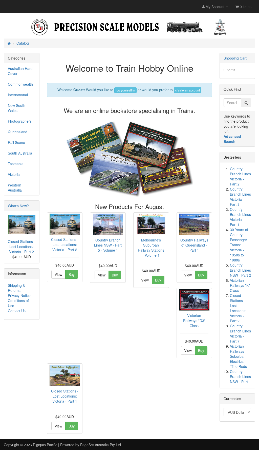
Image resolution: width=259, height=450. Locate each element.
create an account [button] (187, 90)
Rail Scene (16, 142)
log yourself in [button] (125, 90)
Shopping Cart (235, 58)
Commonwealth (20, 84)
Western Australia (15, 187)
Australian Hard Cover (20, 71)
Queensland (17, 131)
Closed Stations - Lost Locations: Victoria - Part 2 (21, 246)
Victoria (14, 174)
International (18, 94)
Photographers (20, 121)
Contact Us (17, 310)
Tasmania (16, 163)
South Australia (20, 153)
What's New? (18, 205)
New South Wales (16, 108)
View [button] (58, 274)
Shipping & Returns (16, 288)
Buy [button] (72, 274)
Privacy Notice (19, 295)
